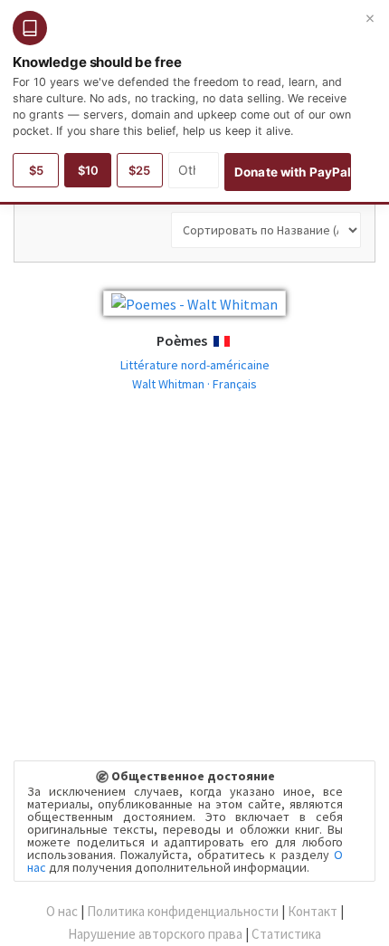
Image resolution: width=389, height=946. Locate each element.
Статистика (286, 933)
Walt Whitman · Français (194, 384)
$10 (88, 170)
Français (238, 342)
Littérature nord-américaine (195, 365)
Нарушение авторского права (155, 933)
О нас (62, 911)
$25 (139, 170)
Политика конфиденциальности (183, 911)
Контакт (312, 911)
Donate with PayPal (292, 172)
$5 (36, 170)
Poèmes (182, 340)
